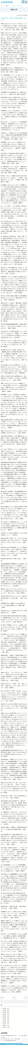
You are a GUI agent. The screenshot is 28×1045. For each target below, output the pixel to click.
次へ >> (26, 997)
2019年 (4, 1023)
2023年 (4, 1015)
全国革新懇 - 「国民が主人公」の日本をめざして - (12, 2)
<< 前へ (1, 997)
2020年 (4, 1021)
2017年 (4, 1027)
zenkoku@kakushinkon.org (10, 1040)
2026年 (4, 1008)
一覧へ (14, 997)
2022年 (4, 1017)
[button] (26, 2)
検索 (23, 1)
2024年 (4, 1012)
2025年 (4, 1010)
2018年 (4, 1025)
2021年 (4, 1019)
